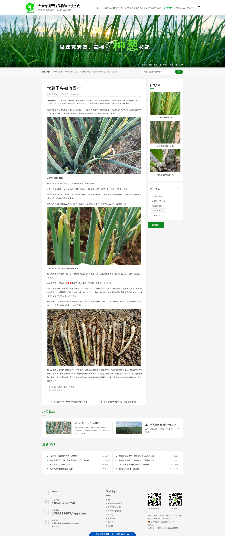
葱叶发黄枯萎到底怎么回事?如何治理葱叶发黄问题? (123, 401)
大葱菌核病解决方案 (165, 174)
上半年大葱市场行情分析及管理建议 (162, 424)
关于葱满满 (179, 7)
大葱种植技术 (57, 71)
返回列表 (156, 225)
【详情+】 (84, 433)
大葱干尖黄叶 (62, 387)
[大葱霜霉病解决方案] (165, 132)
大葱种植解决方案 (71, 71)
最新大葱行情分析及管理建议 (62, 468)
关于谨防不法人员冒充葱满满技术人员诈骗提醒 (69, 460)
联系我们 (191, 7)
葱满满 (71, 387)
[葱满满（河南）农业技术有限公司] (30, 12)
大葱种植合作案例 (152, 7)
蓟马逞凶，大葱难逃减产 (88, 423)
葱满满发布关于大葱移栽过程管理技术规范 (137, 460)
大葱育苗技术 (112, 71)
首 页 (99, 7)
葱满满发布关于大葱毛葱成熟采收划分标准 (137, 456)
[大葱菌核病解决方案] (165, 160)
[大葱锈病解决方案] (165, 103)
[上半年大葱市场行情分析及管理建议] (129, 428)
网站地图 (109, 525)
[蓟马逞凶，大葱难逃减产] (58, 428)
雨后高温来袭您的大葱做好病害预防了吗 (72, 401)
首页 (156, 65)
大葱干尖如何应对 (176, 65)
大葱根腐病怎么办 (98, 71)
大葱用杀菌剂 (85, 71)
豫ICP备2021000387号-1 (163, 518)
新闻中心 (167, 7)
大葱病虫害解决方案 (113, 7)
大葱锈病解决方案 (165, 117)
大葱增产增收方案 (133, 7)
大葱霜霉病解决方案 (165, 146)
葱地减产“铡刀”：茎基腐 (129, 468)
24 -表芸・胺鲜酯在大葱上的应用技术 (65, 456)
